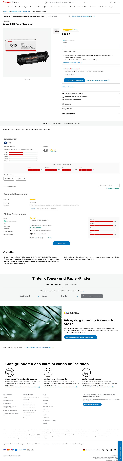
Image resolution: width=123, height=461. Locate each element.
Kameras (45, 403)
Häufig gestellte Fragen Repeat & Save (11, 414)
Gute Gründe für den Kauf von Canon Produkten (96, 387)
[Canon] (7, 2)
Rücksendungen (7, 403)
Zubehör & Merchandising (49, 420)
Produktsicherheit (27, 415)
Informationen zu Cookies (60, 444)
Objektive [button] (45, 7)
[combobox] (65, 2)
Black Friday (46, 397)
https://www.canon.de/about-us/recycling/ (39, 347)
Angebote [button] (112, 7)
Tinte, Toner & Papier (48, 406)
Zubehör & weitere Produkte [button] (78, 7)
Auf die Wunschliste (69, 86)
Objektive (45, 409)
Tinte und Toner (26, 11)
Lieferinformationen (8, 400)
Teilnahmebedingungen (29, 407)
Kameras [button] (10, 7)
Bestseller (45, 423)
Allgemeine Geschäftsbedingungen (13, 444)
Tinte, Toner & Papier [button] (21, 7)
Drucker (45, 414)
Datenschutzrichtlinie (33, 444)
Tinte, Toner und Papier (15, 11)
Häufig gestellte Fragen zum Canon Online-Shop (10, 407)
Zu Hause (5, 11)
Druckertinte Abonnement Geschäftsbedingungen (29, 411)
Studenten (45, 400)
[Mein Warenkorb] (118, 2)
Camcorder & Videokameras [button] (59, 7)
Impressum (46, 444)
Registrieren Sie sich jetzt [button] (92, 404)
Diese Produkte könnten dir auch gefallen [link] (97, 80)
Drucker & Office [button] (35, 7)
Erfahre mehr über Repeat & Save (71, 62)
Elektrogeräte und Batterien (10, 410)
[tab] (46, 123)
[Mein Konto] (110, 2)
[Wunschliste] (114, 2)
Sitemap (25, 417)
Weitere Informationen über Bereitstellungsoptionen (21, 387)
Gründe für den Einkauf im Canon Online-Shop (31, 398)
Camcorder (46, 417)
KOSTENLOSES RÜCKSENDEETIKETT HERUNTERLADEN (80, 337)
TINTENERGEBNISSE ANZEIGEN (93, 296)
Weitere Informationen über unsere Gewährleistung (59, 387)
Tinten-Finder (46, 412)
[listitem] (56, 31)
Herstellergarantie (27, 402)
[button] (93, 16)
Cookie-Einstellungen (77, 444)
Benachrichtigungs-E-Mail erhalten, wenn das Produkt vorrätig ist (83, 71)
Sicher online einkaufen (28, 405)
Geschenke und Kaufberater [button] (98, 7)
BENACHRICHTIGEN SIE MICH (75, 80)
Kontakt (5, 397)
